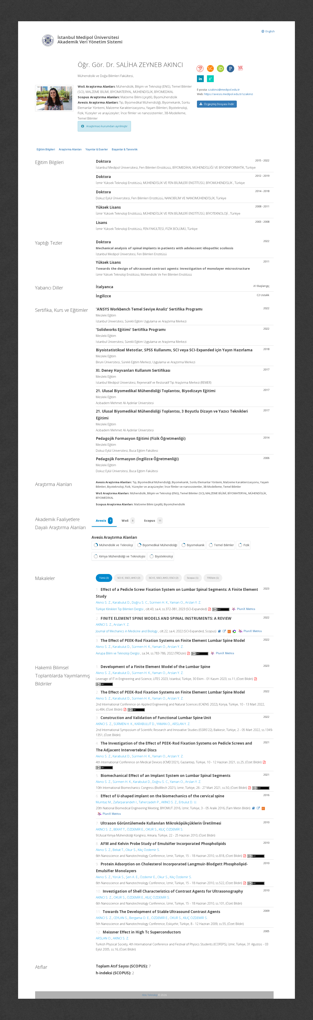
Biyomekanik (195, 545)
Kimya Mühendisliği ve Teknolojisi (122, 556)
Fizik (246, 545)
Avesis (103, 521)
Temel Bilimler (224, 545)
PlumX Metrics (246, 609)
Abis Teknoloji (150, 995)
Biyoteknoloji (164, 556)
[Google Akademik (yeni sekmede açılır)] (200, 68)
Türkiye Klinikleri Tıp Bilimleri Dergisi (119, 609)
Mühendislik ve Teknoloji (116, 545)
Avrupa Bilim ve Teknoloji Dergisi (117, 653)
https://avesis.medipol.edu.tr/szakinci (228, 94)
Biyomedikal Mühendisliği (159, 545)
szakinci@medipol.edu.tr (224, 89)
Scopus (152, 521)
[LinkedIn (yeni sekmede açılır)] (200, 78)
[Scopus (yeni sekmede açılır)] (210, 69)
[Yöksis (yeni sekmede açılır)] (240, 68)
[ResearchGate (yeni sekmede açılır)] (210, 78)
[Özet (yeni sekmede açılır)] (219, 631)
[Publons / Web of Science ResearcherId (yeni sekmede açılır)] (230, 68)
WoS (127, 521)
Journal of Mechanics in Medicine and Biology (126, 631)
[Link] (224, 631)
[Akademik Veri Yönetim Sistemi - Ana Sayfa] (48, 40)
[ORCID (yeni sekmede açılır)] (220, 69)
